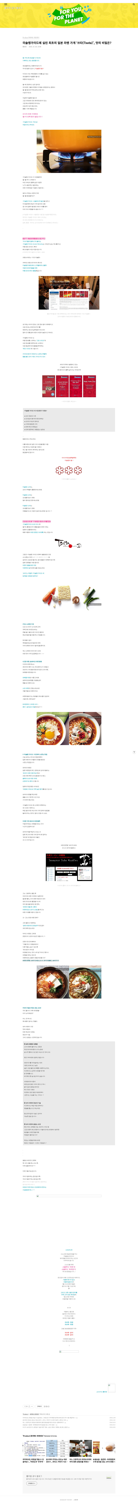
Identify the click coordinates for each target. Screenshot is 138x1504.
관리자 (76, 1500)
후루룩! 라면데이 (34, 1414)
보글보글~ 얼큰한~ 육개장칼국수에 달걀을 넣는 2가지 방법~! (39, 1425)
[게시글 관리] (32, 1406)
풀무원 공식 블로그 (34, 1476)
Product (25, 1414)
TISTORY (69, 1500)
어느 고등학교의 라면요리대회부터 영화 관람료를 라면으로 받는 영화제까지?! (43, 1422)
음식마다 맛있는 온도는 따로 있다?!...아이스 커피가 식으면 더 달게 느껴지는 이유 (44, 1420)
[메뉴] (6, 4)
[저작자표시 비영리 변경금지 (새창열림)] (46, 1406)
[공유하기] (29, 1406)
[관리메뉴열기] (134, 752)
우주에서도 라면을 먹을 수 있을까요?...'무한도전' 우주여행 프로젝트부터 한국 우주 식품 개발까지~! (49, 1418)
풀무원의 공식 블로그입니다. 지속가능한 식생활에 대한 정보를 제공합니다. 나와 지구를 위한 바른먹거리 (59, 1479)
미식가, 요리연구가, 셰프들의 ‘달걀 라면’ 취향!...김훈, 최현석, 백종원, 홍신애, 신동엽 (45, 1427)
